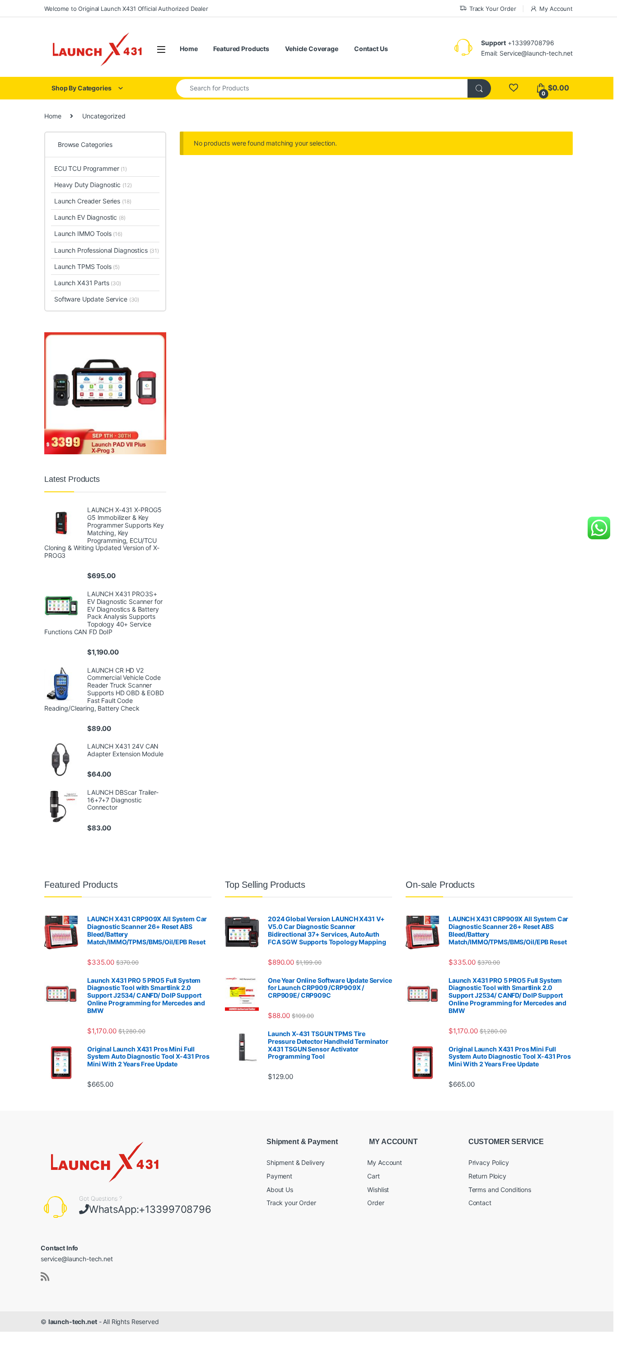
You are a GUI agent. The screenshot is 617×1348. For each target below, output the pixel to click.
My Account (556, 8)
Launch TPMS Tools (87, 266)
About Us (279, 1189)
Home (188, 48)
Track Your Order (492, 8)
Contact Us (371, 48)
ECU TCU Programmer (90, 168)
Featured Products (241, 48)
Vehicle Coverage (311, 48)
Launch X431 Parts (87, 283)
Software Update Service (96, 299)
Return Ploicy (487, 1176)
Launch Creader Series (92, 201)
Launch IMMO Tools (88, 233)
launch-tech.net (72, 1321)
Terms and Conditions (499, 1189)
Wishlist (378, 1189)
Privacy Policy (488, 1162)
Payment (279, 1176)
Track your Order (291, 1203)
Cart (373, 1176)
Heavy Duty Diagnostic (92, 185)
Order (375, 1203)
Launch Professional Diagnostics (106, 250)
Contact (479, 1203)
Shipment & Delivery (295, 1162)
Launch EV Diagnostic (90, 217)
